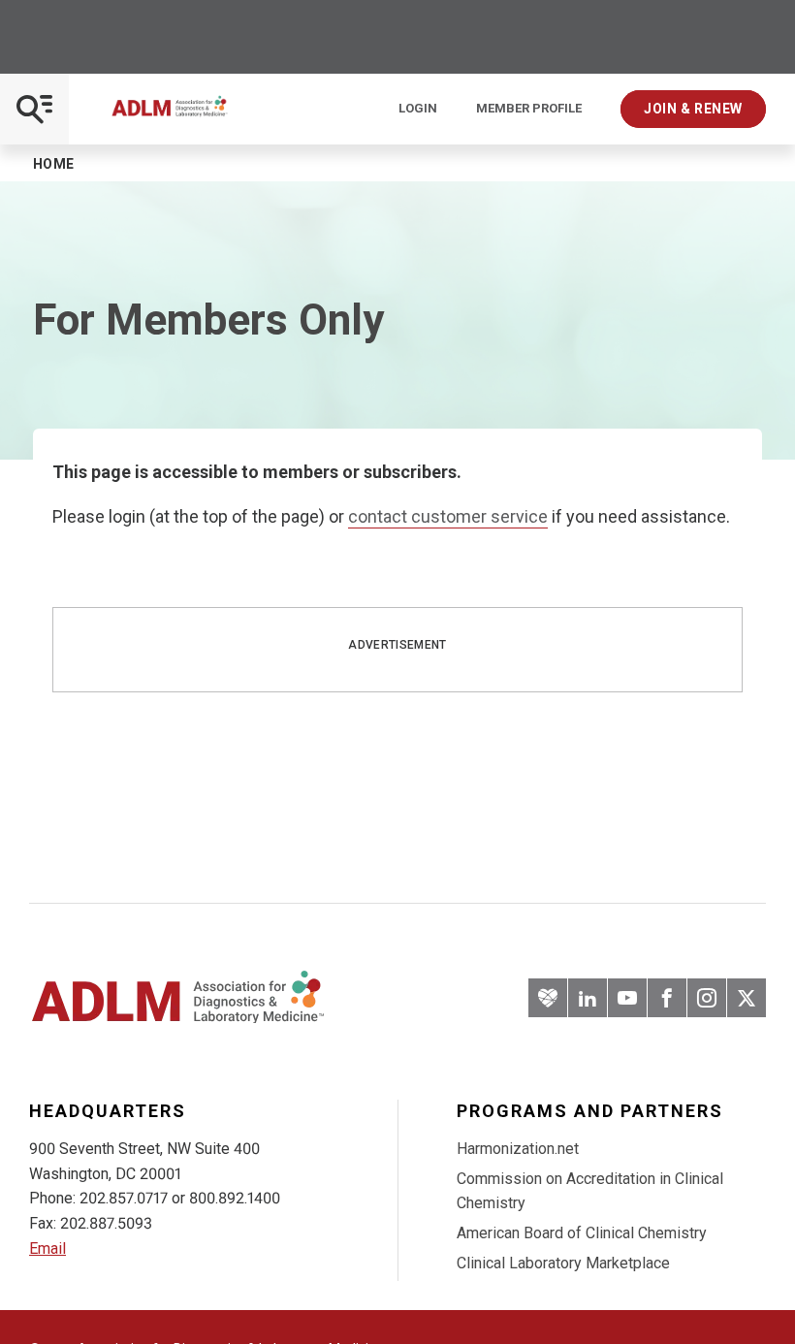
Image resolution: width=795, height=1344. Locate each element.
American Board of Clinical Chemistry (582, 1233)
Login (417, 108)
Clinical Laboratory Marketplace (563, 1263)
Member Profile (529, 108)
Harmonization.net (518, 1148)
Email (47, 1248)
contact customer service (448, 516)
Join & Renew (693, 108)
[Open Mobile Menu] (34, 109)
